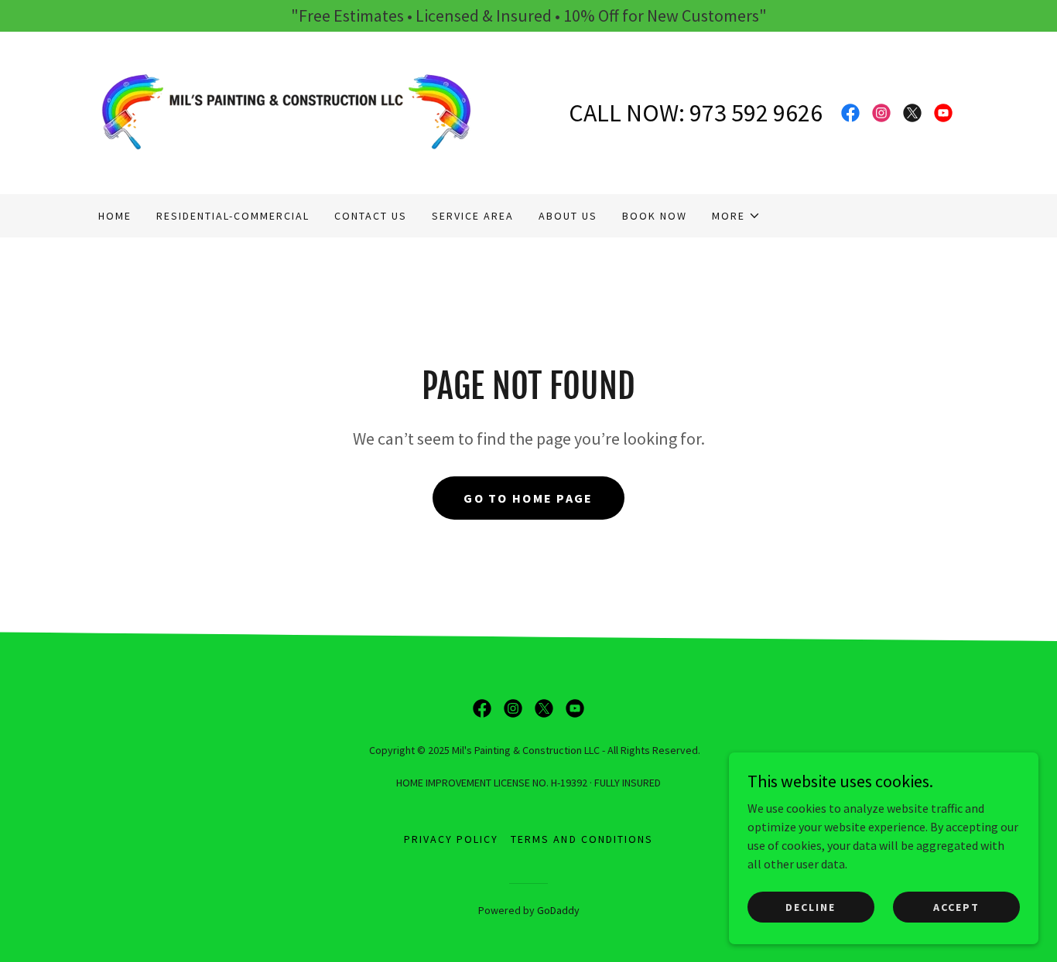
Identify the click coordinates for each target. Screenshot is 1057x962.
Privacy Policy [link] (451, 839)
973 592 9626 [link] (756, 112)
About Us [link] (568, 216)
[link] (286, 111)
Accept (956, 906)
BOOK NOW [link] (654, 216)
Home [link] (115, 216)
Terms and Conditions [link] (581, 839)
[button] (736, 215)
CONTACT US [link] (370, 216)
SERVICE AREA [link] (473, 216)
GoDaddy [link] (558, 910)
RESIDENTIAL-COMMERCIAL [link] (233, 216)
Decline (810, 906)
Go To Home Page (528, 498)
